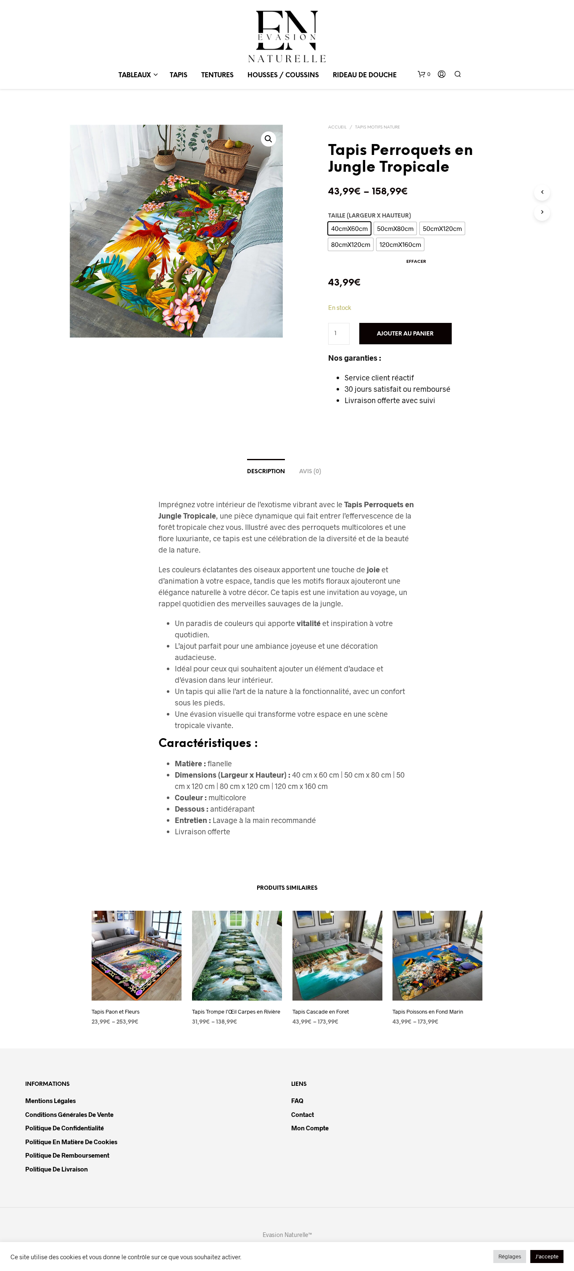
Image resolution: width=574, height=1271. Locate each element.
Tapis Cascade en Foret (320, 1011)
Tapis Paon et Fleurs (116, 1011)
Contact (302, 1114)
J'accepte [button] (546, 1256)
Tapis (178, 75)
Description (266, 471)
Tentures (217, 75)
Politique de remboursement (67, 1155)
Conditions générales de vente (69, 1114)
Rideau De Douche (365, 75)
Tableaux (134, 75)
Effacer (416, 261)
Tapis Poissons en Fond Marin (427, 1011)
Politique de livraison (56, 1169)
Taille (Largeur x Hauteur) (369, 216)
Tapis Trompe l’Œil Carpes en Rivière (236, 1011)
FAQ (297, 1100)
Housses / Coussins (283, 75)
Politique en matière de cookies (71, 1141)
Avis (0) (310, 471)
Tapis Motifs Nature (377, 127)
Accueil (337, 127)
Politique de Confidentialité (64, 1128)
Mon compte (310, 1128)
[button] (424, 74)
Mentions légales (50, 1100)
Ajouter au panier (405, 334)
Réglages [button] (509, 1256)
